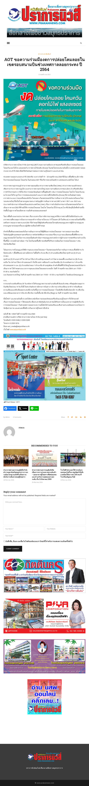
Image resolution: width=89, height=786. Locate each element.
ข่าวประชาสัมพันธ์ (44, 54)
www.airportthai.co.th (17, 329)
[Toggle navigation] (8, 43)
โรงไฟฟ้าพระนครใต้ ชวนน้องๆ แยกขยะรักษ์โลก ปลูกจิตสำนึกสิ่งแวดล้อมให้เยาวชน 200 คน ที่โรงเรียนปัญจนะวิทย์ (71, 473)
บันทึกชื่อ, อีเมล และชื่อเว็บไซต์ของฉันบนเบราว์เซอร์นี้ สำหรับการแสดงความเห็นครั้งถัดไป (39, 541)
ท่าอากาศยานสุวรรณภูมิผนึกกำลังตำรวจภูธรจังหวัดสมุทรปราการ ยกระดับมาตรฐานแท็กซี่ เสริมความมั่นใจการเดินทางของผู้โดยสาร (15, 473)
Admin (6, 417)
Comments (17, 417)
